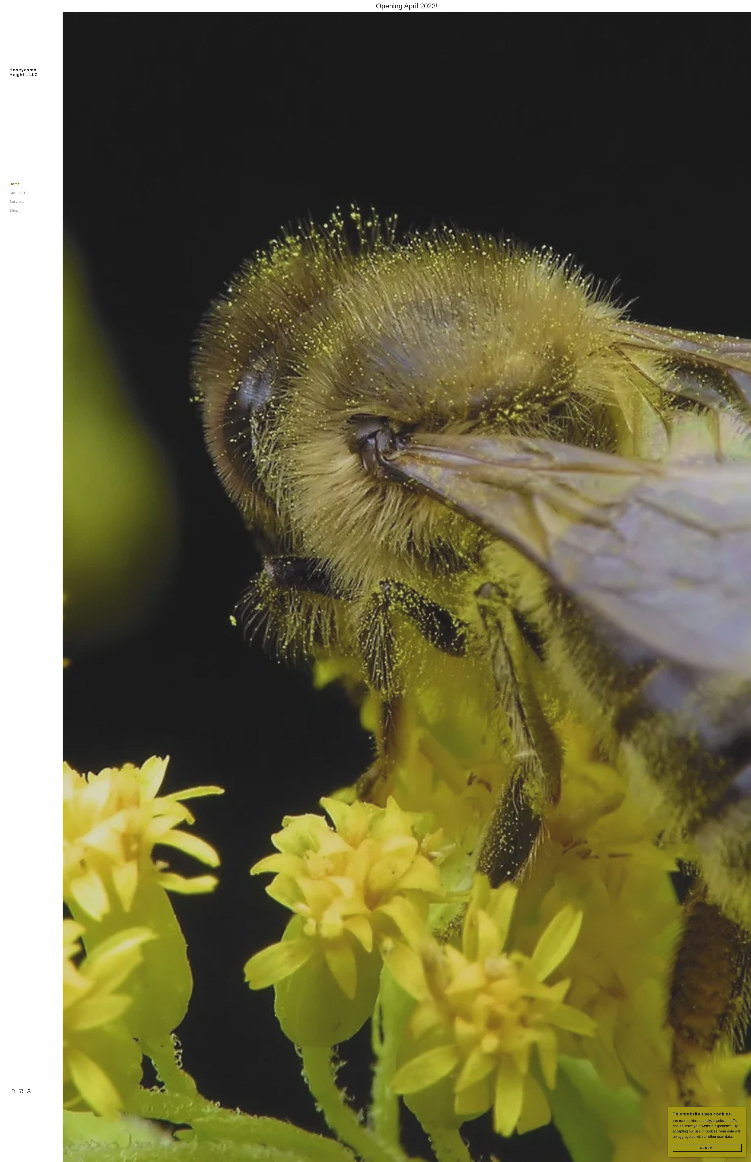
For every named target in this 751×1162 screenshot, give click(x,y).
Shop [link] (13, 210)
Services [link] (16, 202)
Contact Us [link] (19, 193)
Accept (707, 1147)
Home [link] (14, 184)
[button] (29, 1091)
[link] (31, 75)
